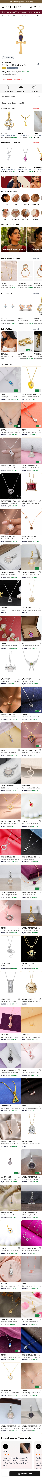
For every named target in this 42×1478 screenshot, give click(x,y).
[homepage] (14, 7)
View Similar (9, 57)
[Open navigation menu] (3, 7)
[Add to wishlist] (5, 1473)
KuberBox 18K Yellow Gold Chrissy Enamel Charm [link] (35, 16)
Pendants (25, 16)
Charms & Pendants (14, 16)
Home (4, 16)
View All (36, 109)
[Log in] (39, 7)
